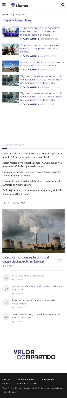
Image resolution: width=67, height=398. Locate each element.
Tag (12, 15)
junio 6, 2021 (47, 70)
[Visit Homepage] (19, 5)
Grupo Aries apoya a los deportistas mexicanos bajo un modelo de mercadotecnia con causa (40, 31)
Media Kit (20, 383)
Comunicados (47, 379)
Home (5, 15)
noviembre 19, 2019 (50, 87)
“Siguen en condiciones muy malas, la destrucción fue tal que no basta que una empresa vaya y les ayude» (41, 79)
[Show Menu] (4, 5)
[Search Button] (63, 5)
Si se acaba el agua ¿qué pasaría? (29, 275)
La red (34, 383)
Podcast (6, 383)
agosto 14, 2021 (49, 56)
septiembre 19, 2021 (50, 39)
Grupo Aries (21, 15)
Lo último (6, 379)
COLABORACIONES (26, 379)
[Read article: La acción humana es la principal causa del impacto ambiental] (33, 231)
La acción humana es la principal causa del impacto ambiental (25, 259)
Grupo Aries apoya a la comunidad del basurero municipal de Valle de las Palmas (41, 48)
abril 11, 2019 (48, 104)
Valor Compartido (31, 39)
